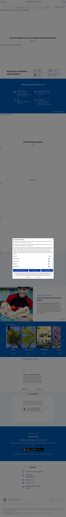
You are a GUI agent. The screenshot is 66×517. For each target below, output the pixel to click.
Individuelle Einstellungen (20, 270)
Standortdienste (16, 258)
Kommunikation (16, 266)
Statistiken (15, 264)
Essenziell (15, 256)
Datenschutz (28, 277)
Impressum (38, 277)
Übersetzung (15, 261)
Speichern (35, 270)
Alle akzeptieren (47, 270)
